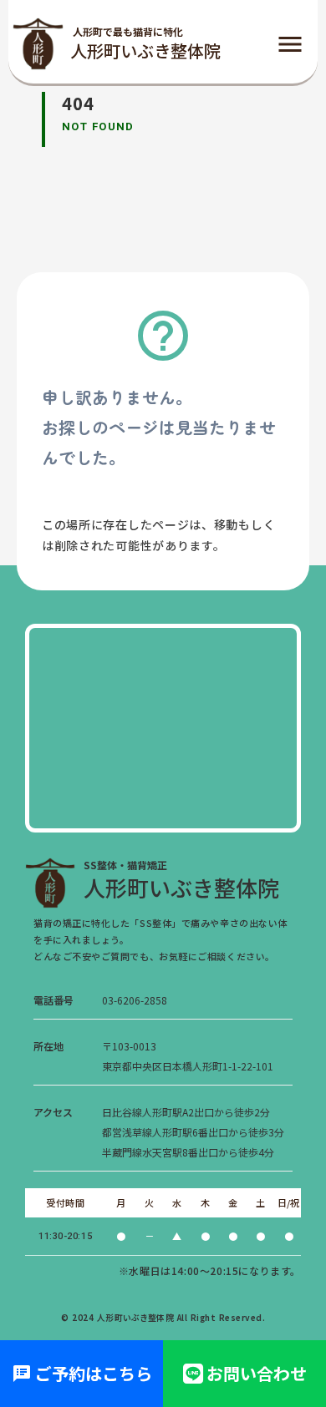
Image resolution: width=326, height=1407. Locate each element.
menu (290, 44)
